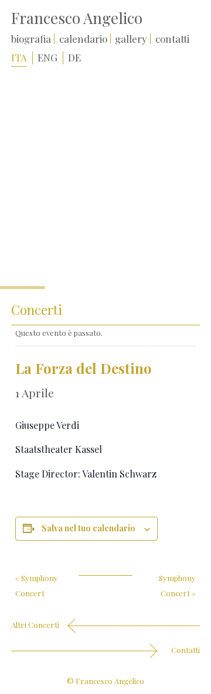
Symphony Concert (36, 580)
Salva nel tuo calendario (88, 528)
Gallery (131, 38)
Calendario (83, 38)
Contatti (172, 38)
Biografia (31, 38)
